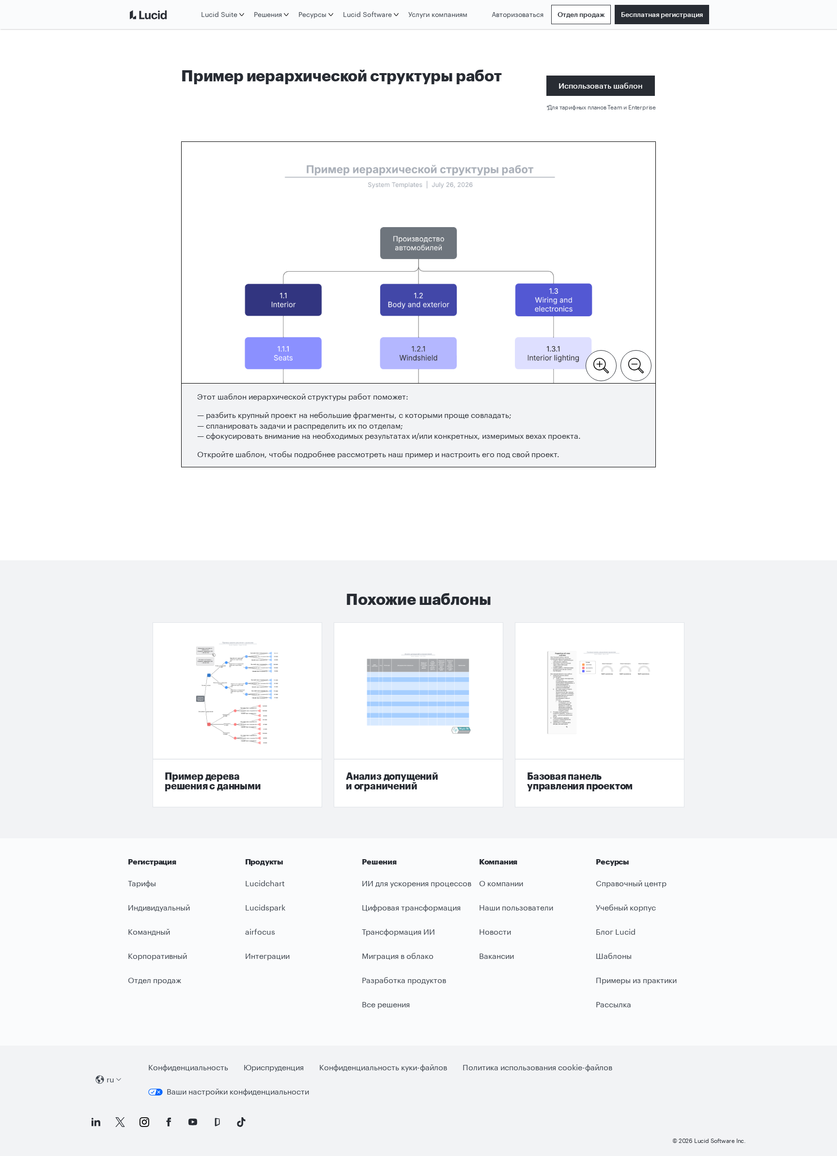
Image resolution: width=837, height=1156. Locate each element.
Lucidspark (265, 907)
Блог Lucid (616, 931)
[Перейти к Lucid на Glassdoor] (217, 1122)
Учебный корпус (626, 907)
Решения (268, 14)
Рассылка (613, 1004)
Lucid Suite (219, 14)
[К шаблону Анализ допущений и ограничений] (418, 715)
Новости (495, 931)
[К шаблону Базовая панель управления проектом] (599, 715)
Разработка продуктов (404, 980)
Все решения (386, 1004)
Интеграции (267, 955)
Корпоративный (157, 955)
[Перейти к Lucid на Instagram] (144, 1122)
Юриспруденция (274, 1067)
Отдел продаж (581, 14)
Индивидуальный (159, 907)
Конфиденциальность (188, 1067)
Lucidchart (265, 883)
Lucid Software (367, 14)
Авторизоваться (517, 14)
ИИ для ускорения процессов (416, 883)
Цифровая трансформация (411, 907)
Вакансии (496, 955)
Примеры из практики (636, 980)
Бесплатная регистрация (662, 14)
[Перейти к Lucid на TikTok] (241, 1122)
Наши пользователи (516, 907)
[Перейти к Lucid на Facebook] (168, 1122)
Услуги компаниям (437, 14)
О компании (501, 883)
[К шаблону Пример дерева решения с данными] (237, 715)
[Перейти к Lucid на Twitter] (120, 1122)
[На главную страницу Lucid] (162, 14)
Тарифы (142, 883)
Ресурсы (312, 14)
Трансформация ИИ (398, 931)
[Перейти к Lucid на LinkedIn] (96, 1122)
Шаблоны (614, 955)
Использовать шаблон (600, 85)
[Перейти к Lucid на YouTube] (193, 1122)
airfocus (260, 931)
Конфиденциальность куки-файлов (383, 1067)
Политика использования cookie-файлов (537, 1067)
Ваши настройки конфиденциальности (238, 1091)
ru (110, 1079)
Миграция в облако (398, 955)
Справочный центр (631, 883)
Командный (149, 931)
